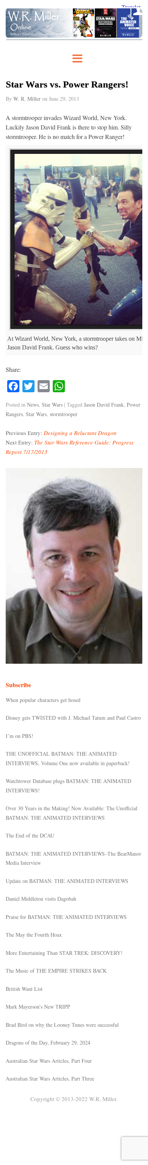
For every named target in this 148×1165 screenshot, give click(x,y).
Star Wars (52, 404)
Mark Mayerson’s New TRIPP (38, 1006)
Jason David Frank (104, 404)
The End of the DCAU (30, 835)
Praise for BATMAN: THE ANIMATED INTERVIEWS (66, 916)
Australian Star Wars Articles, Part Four (49, 1060)
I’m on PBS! (19, 735)
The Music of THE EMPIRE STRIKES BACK (56, 970)
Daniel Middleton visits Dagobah (41, 898)
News (33, 404)
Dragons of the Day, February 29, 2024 (48, 1042)
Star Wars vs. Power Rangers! (67, 84)
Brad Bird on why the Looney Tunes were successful (62, 1024)
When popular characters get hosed (43, 699)
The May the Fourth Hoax (34, 934)
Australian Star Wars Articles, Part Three (50, 1078)
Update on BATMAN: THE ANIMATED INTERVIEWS (67, 880)
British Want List (24, 988)
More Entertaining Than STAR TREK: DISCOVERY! (64, 952)
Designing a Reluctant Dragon (80, 433)
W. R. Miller (27, 98)
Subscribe (18, 684)
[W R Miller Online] (74, 38)
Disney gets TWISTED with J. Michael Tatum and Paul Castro (73, 717)
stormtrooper (63, 414)
